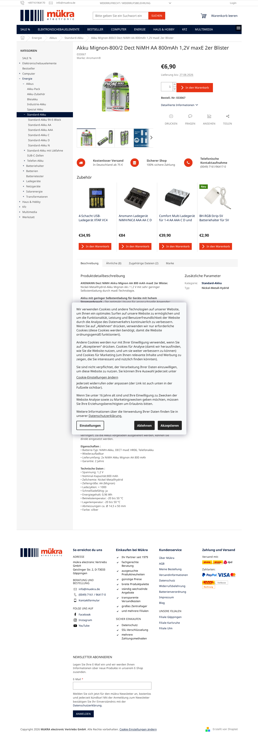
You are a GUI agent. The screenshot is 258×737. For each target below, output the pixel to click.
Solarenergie (34, 191)
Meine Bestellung (170, 569)
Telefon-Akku (35, 160)
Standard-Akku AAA (40, 130)
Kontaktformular (89, 600)
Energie (27, 78)
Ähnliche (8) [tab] (113, 263)
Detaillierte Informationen (177, 105)
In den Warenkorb (197, 87)
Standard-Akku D (39, 140)
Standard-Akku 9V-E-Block (44, 119)
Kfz (24, 207)
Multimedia (29, 212)
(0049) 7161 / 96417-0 (92, 594)
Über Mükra (166, 558)
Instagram (85, 620)
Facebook (85, 614)
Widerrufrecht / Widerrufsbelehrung (125, 3)
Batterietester (35, 176)
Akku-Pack (33, 89)
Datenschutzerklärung (87, 705)
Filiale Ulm (165, 628)
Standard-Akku (36, 114)
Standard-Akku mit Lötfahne (45, 150)
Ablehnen (144, 425)
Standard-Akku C (38, 135)
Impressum (166, 597)
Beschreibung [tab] (90, 263)
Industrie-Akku (36, 104)
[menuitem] (25, 29)
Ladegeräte (33, 181)
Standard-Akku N (39, 145)
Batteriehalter (35, 166)
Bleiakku (32, 99)
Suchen (156, 15)
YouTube (84, 625)
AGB (161, 563)
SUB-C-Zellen (35, 155)
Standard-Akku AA (39, 125)
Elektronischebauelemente (39, 63)
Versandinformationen (173, 575)
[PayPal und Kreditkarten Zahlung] (220, 581)
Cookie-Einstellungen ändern (97, 377)
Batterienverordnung (172, 592)
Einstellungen (90, 425)
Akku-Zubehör (36, 94)
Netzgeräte (33, 186)
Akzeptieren (170, 425)
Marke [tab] (170, 263)
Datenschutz (167, 580)
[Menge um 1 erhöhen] (174, 84)
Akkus (30, 84)
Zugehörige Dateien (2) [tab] (143, 263)
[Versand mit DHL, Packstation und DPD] (217, 562)
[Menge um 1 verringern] (174, 89)
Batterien (32, 171)
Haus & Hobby (31, 202)
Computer (28, 73)
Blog (162, 603)
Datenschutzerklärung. (105, 416)
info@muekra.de (89, 589)
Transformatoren (37, 196)
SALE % (27, 58)
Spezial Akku (35, 109)
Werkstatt (28, 217)
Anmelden (83, 714)
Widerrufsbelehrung (172, 586)
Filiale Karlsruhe (169, 622)
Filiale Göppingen (170, 617)
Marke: (89, 58)
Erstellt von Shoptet (225, 729)
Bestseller (28, 68)
